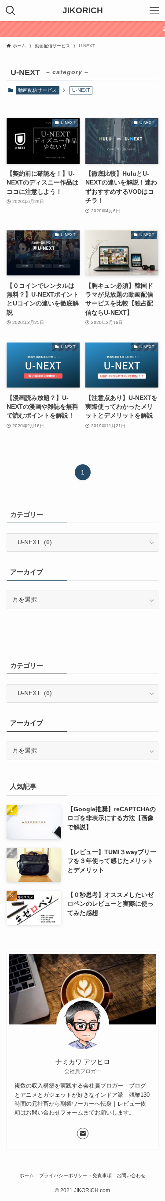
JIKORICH (82, 11)
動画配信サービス (37, 90)
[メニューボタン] (154, 10)
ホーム (26, 1175)
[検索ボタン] (10, 10)
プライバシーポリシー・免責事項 (75, 1175)
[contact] (82, 1133)
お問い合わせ (131, 1175)
